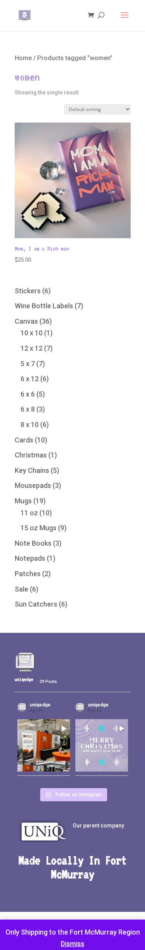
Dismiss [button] (72, 944)
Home (23, 58)
